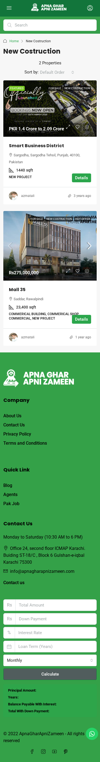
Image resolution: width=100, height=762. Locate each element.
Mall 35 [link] (17, 289)
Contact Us (14, 425)
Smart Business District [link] (36, 146)
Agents (10, 494)
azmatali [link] (27, 196)
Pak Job (11, 503)
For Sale (55, 88)
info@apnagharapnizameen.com (42, 571)
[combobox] (57, 72)
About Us (12, 415)
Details (81, 177)
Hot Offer (82, 218)
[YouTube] (55, 752)
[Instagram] (44, 752)
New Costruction (77, 88)
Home (14, 41)
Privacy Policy (17, 434)
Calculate (50, 674)
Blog (7, 485)
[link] (50, 108)
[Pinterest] (66, 752)
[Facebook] (33, 752)
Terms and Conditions (25, 443)
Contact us (13, 582)
